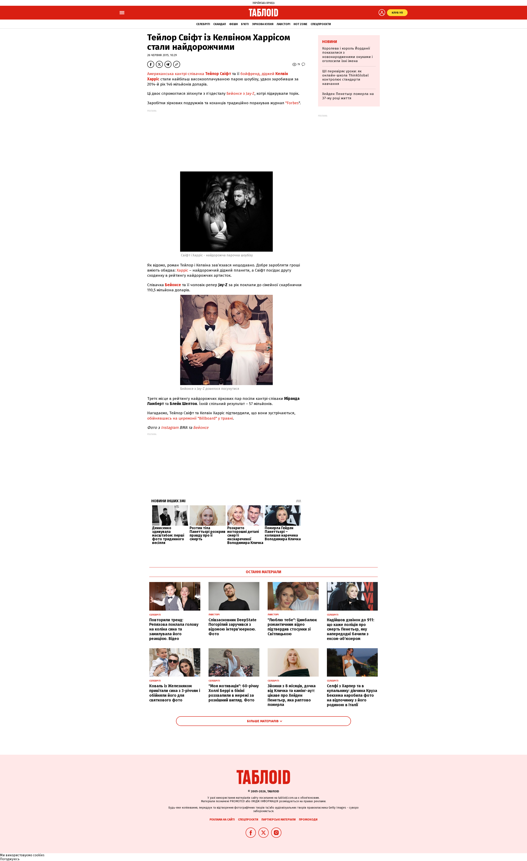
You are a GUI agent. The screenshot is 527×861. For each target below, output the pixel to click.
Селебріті (203, 24)
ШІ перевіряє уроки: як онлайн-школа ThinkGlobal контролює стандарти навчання (345, 77)
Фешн (233, 24)
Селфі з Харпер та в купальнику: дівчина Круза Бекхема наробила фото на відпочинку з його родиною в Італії (352, 695)
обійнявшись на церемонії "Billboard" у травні (190, 418)
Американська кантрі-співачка (189, 73)
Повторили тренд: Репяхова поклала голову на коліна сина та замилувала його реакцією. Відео (173, 629)
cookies (38, 855)
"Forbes (292, 103)
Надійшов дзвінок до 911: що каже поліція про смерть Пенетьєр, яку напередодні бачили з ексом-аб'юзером (350, 629)
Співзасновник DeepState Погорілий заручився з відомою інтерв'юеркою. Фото (233, 627)
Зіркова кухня (262, 24)
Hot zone (300, 24)
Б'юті (245, 24)
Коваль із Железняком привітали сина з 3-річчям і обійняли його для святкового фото (174, 693)
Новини (329, 41)
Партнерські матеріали (278, 819)
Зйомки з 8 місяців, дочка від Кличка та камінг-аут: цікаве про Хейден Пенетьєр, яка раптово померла (292, 695)
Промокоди (308, 819)
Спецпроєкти (321, 24)
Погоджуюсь (10, 859)
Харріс (182, 270)
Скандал (219, 24)
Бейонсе (173, 284)
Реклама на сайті (222, 819)
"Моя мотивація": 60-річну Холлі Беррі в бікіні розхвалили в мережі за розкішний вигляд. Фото (234, 693)
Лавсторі (283, 24)
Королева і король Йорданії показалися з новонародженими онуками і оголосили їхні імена (347, 54)
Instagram (169, 427)
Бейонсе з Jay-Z (240, 93)
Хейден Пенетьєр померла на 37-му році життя (348, 96)
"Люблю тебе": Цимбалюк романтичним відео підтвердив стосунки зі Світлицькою (292, 627)
